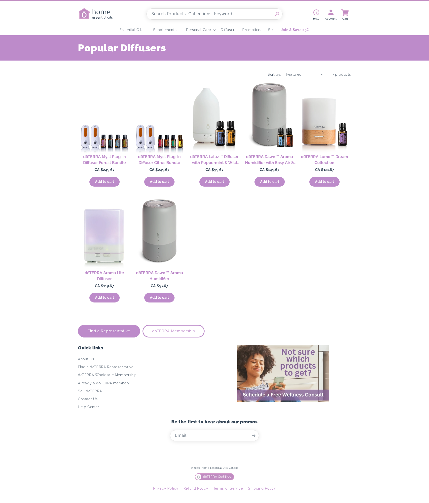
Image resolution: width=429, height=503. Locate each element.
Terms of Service (228, 488)
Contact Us (88, 399)
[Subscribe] (253, 435)
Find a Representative (109, 331)
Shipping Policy (262, 488)
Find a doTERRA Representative (105, 367)
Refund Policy (195, 488)
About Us (86, 359)
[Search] (277, 13)
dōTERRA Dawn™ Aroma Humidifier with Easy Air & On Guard (269, 160)
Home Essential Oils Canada (220, 468)
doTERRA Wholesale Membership (107, 375)
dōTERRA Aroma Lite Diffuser (104, 275)
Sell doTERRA (90, 391)
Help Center (88, 407)
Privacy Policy (166, 488)
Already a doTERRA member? (104, 383)
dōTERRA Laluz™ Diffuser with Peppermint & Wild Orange (214, 160)
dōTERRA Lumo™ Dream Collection (324, 159)
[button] (133, 30)
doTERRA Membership (173, 331)
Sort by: (274, 74)
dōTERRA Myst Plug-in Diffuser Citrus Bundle (159, 159)
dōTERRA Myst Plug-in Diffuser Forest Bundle (104, 159)
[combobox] (214, 14)
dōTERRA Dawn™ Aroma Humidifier (159, 275)
